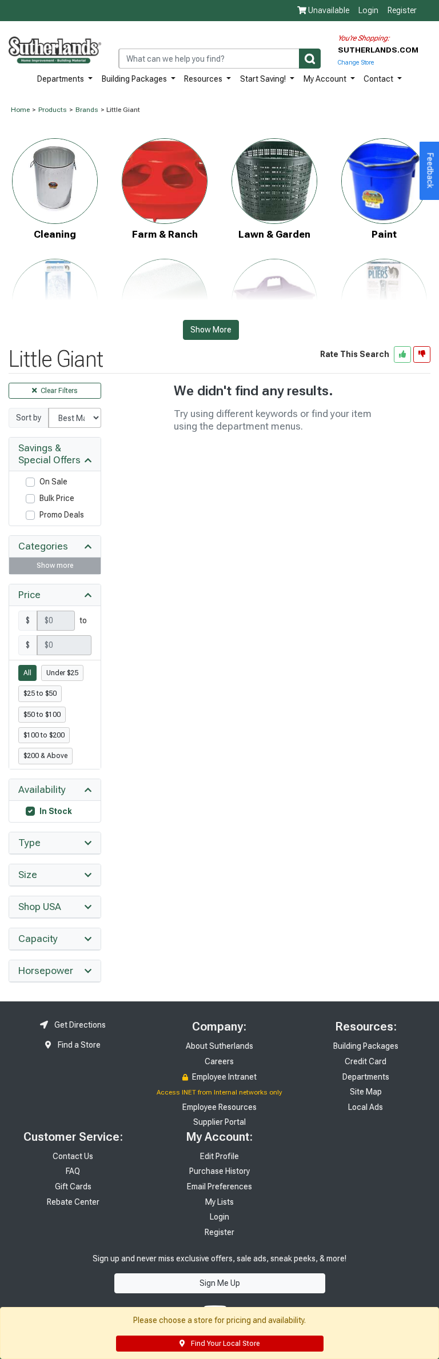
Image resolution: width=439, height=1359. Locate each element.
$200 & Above (45, 756)
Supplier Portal (219, 1122)
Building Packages (135, 78)
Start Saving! (264, 78)
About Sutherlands (219, 1046)
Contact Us (73, 1156)
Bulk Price (56, 498)
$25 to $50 (40, 693)
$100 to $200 (44, 735)
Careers (219, 1061)
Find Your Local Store (224, 1344)
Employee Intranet (223, 1076)
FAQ (73, 1171)
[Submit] (310, 59)
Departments (61, 78)
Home (20, 110)
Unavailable (327, 10)
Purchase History (219, 1171)
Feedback (430, 171)
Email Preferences (219, 1186)
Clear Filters (58, 391)
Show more (55, 566)
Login (368, 10)
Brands (86, 110)
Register (402, 10)
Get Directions (79, 1024)
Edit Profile (219, 1156)
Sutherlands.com (378, 49)
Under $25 (62, 673)
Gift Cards (73, 1186)
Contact (379, 78)
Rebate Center (73, 1201)
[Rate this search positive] (402, 354)
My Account (326, 78)
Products (52, 110)
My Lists (219, 1201)
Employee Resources (219, 1107)
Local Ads (365, 1107)
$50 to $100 (42, 715)
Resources (204, 78)
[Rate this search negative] (421, 354)
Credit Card (365, 1061)
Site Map (366, 1091)
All (27, 673)
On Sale (53, 481)
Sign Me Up (219, 1283)
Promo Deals (61, 514)
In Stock (55, 811)
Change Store (356, 62)
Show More (211, 329)
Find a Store (78, 1044)
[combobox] (219, 59)
